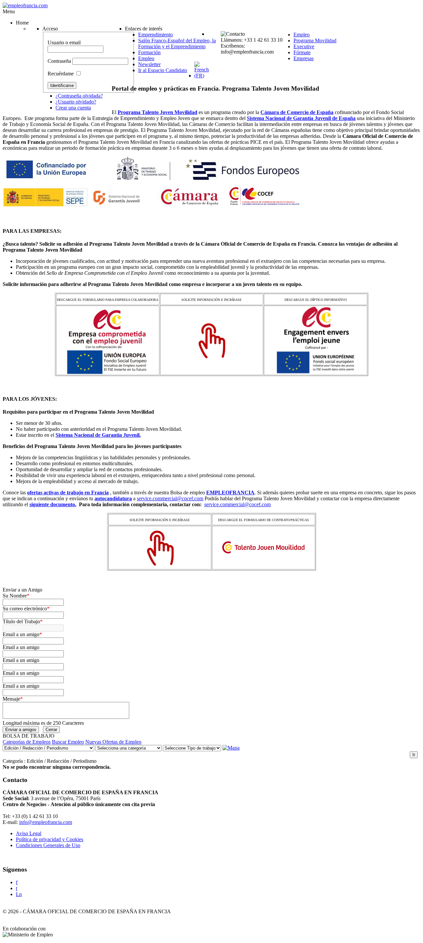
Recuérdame (61, 73)
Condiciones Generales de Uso (48, 845)
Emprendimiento (155, 34)
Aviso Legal (28, 833)
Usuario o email (64, 42)
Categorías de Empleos (27, 742)
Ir (413, 754)
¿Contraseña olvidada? (79, 96)
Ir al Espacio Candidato (162, 70)
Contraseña (59, 61)
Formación (149, 52)
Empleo (146, 58)
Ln (19, 894)
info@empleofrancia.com (45, 822)
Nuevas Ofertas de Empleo (113, 742)
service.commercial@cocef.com (170, 498)
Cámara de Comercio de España (296, 112)
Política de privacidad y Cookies (49, 839)
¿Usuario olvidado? (76, 101)
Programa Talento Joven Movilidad (157, 112)
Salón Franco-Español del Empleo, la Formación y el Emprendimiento (177, 43)
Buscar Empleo (68, 742)
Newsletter (149, 64)
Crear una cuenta (73, 107)
